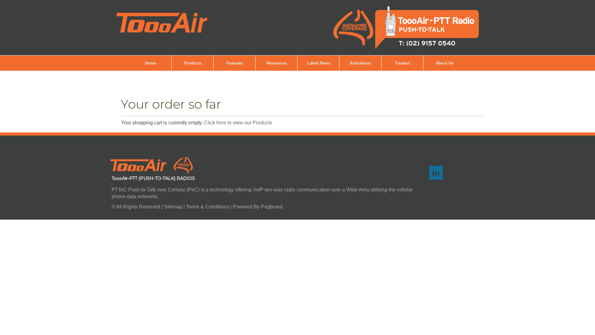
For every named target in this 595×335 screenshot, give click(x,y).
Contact (402, 63)
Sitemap (173, 206)
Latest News (318, 63)
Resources (277, 63)
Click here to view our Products (238, 122)
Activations (360, 63)
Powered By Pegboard (258, 206)
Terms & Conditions (207, 206)
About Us (444, 63)
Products (192, 63)
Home (150, 63)
